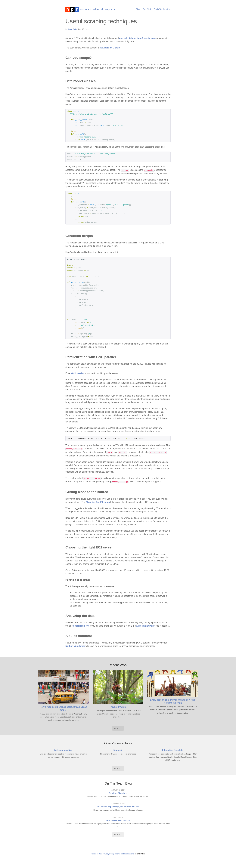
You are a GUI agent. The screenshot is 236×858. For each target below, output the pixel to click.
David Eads (72, 29)
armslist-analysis (145, 626)
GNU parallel (77, 373)
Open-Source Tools (118, 743)
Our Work (147, 9)
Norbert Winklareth (75, 646)
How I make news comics (118, 820)
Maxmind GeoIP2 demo (98, 502)
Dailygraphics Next (63, 750)
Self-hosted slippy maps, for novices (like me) (118, 807)
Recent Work (118, 665)
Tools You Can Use (162, 9)
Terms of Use (96, 854)
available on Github (110, 48)
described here (81, 626)
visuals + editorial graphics (97, 9)
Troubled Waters (118, 707)
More (117, 728)
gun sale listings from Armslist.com (137, 38)
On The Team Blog (118, 783)
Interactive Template (172, 750)
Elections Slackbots (118, 793)
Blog (138, 9)
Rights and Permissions (124, 854)
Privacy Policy (108, 854)
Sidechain (118, 750)
